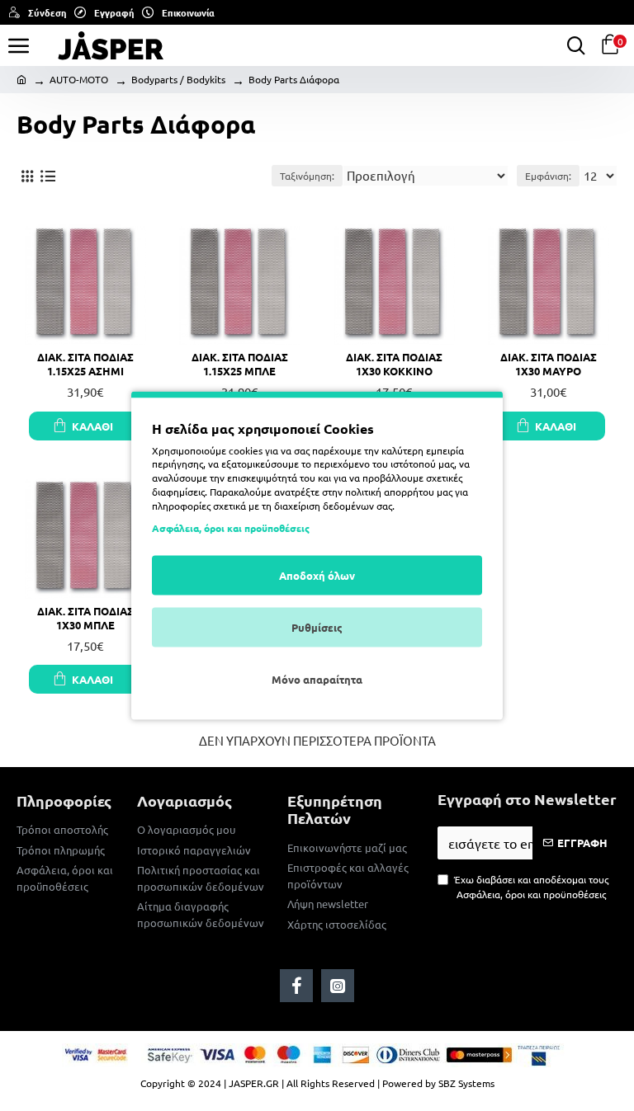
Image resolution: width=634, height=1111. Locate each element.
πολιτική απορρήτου (389, 490)
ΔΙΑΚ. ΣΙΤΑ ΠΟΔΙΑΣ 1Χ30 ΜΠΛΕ (85, 618)
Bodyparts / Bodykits (178, 79)
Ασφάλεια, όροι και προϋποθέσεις (231, 527)
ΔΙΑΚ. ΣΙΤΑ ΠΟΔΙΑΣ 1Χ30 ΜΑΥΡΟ (548, 364)
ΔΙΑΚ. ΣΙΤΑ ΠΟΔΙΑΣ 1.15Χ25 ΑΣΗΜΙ (85, 364)
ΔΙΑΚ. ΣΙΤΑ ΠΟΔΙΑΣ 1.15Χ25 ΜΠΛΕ (240, 364)
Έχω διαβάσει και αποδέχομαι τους (531, 887)
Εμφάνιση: (548, 175)
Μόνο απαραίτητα (317, 679)
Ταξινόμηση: (307, 175)
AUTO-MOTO (79, 79)
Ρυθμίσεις (317, 627)
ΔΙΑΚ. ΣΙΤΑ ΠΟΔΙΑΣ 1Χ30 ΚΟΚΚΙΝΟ (394, 364)
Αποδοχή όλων (317, 575)
